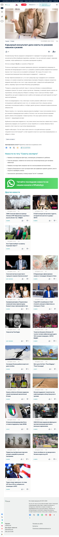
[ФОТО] (45, 202)
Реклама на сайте (38, 523)
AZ (2, 4)
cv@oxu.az (8, 525)
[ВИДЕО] (17, 202)
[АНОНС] (45, 352)
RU (2, 8)
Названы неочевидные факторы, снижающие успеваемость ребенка (28, 157)
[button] (37, 5)
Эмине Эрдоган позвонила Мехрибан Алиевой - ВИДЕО (26, 1)
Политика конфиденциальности (42, 528)
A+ (54, 51)
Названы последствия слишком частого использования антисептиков (28, 165)
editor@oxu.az (9, 529)
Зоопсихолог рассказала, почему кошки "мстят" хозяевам (25, 173)
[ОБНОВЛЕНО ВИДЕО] (45, 440)
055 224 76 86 (9, 531)
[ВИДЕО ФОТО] (45, 320)
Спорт (35, 369)
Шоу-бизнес (9, 279)
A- (49, 52)
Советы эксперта (10, 139)
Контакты (35, 526)
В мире (8, 220)
